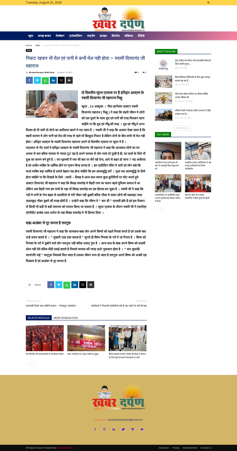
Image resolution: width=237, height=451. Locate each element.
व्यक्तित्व (128, 36)
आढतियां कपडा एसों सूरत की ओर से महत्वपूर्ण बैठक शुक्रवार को (167, 165)
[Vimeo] (132, 429)
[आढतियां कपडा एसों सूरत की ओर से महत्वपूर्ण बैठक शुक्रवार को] (168, 151)
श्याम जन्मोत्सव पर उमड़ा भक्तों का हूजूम (82, 354)
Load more (181, 127)
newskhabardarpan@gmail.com (125, 419)
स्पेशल (37, 45)
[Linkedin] (113, 429)
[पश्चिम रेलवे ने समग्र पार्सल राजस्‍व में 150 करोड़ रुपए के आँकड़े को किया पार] (163, 115)
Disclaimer (164, 447)
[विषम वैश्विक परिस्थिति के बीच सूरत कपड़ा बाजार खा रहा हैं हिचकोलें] (163, 81)
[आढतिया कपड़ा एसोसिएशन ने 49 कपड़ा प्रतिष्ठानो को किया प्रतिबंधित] (198, 151)
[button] (208, 2)
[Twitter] (123, 429)
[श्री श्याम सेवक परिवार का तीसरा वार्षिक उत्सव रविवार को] (163, 98)
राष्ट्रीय (91, 36)
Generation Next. (65, 447)
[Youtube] (141, 429)
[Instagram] (104, 429)
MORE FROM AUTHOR (66, 318)
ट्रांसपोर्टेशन (75, 36)
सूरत (30, 36)
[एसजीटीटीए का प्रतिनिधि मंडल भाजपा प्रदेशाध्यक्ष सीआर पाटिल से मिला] (168, 183)
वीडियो (141, 36)
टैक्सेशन (60, 36)
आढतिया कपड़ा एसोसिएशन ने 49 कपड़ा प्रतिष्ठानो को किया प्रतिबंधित (198, 165)
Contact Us (205, 447)
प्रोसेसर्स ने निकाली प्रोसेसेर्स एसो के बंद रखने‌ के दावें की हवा (119, 305)
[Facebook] (95, 429)
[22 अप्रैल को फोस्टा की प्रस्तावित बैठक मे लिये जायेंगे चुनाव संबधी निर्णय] (163, 65)
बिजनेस (116, 36)
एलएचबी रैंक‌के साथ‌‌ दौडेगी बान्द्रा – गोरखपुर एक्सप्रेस (51, 305)
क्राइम (103, 36)
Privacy (175, 447)
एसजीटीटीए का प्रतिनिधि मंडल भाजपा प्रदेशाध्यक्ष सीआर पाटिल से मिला (167, 198)
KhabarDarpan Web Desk (41, 72)
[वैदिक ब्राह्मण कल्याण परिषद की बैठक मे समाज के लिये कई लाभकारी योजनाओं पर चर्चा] (128, 338)
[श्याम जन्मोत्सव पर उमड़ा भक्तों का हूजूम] (86, 338)
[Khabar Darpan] (118, 18)
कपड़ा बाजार (44, 36)
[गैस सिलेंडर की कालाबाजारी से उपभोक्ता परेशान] (45, 338)
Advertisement (190, 447)
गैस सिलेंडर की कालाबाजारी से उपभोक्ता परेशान (45, 354)
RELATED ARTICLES (39, 318)
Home (29, 45)
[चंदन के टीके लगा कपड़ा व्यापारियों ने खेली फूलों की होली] (198, 183)
